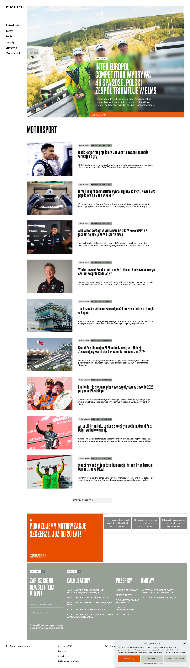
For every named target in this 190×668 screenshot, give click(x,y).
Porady (10, 42)
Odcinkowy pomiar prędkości (127, 601)
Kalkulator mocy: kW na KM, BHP (86, 609)
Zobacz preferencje (175, 659)
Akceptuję (129, 659)
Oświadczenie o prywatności (152, 664)
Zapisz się (38, 612)
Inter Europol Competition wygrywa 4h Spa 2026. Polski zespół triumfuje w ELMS (126, 78)
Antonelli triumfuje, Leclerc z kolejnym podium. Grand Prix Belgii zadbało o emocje (115, 428)
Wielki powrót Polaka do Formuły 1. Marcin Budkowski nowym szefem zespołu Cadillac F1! (117, 271)
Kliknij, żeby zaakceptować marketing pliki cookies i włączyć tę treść (117, 523)
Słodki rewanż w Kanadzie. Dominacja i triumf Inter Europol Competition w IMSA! (115, 467)
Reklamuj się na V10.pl (68, 661)
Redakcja (61, 651)
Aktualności (13, 25)
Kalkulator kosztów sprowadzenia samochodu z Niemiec (90, 615)
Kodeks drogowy (127, 590)
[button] (184, 643)
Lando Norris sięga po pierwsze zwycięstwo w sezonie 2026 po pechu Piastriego (116, 389)
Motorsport (13, 53)
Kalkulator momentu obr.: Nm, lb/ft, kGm (90, 603)
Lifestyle (11, 47)
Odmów (152, 659)
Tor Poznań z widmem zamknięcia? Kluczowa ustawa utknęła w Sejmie (116, 310)
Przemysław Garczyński (101, 145)
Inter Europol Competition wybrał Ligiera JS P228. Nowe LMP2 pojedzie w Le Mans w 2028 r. (117, 193)
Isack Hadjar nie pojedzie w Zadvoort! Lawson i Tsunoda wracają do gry (113, 154)
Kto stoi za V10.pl (66, 646)
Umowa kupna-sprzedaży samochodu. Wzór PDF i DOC (158, 591)
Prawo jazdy (124, 595)
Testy (9, 31)
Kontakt (61, 656)
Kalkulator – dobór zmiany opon (87, 597)
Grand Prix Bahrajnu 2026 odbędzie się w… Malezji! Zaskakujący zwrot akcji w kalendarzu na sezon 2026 (111, 350)
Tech (9, 36)
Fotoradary (124, 614)
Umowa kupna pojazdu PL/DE (159, 597)
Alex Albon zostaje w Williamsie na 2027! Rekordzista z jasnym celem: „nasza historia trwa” (112, 232)
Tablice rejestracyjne (125, 608)
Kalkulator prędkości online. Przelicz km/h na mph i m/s (85, 591)
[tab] (165, 12)
